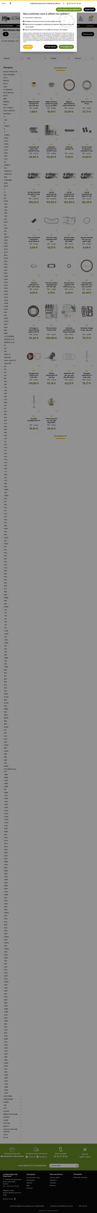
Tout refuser (51, 47)
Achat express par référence (69, 9)
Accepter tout (67, 47)
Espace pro (89, 9)
